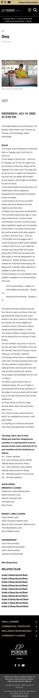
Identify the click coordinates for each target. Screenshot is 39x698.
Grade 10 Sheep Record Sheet (15, 600)
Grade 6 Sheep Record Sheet (15, 586)
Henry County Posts (25, 18)
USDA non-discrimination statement (19, 681)
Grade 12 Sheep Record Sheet (15, 606)
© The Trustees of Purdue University (18, 677)
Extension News (9, 18)
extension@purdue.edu (20, 696)
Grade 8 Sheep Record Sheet (15, 593)
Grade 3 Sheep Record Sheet (15, 575)
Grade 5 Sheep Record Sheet (15, 582)
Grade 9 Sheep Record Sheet (15, 596)
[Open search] (35, 10)
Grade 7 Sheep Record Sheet (15, 589)
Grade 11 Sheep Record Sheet (15, 603)
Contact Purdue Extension (28, 2)
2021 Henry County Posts (15, 21)
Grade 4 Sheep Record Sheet (15, 579)
